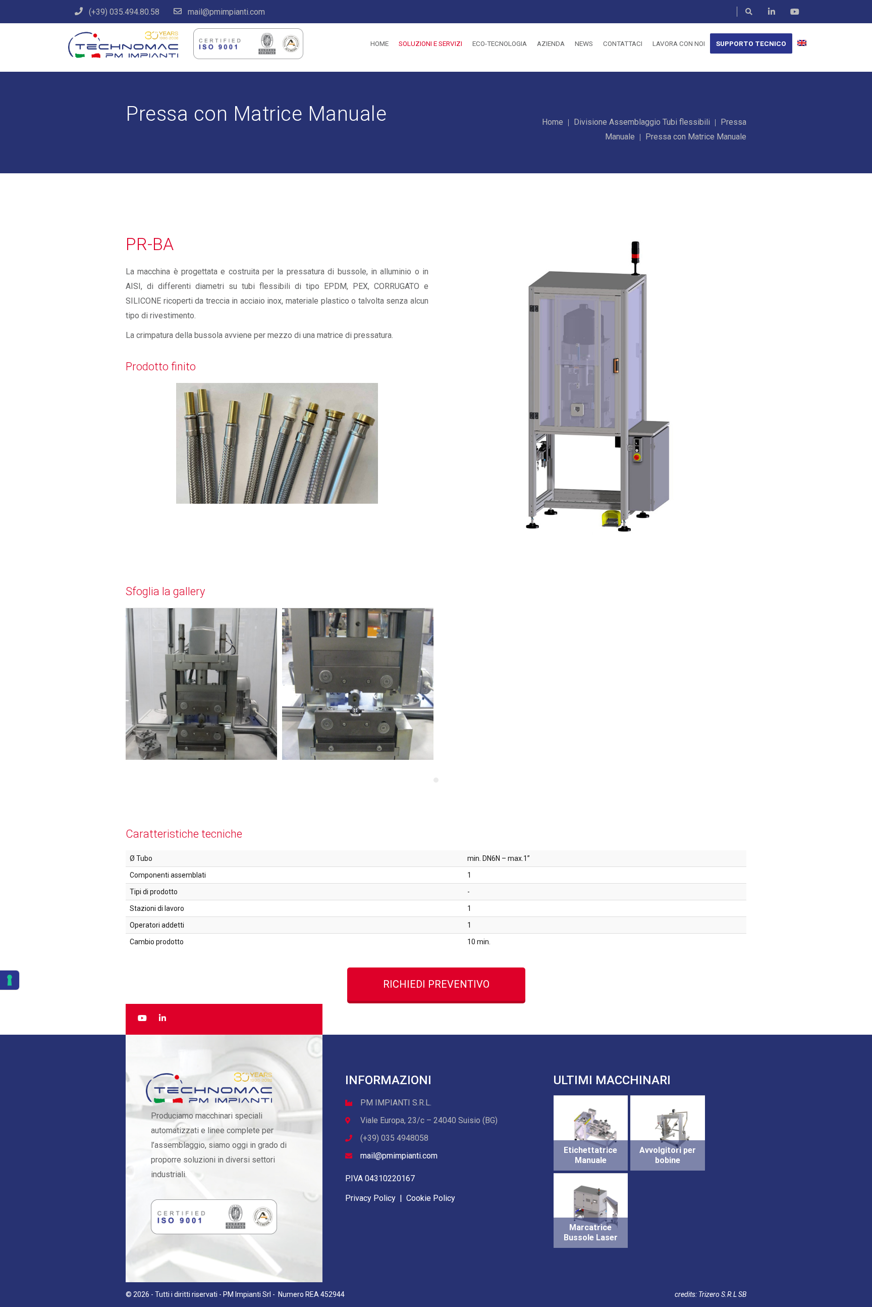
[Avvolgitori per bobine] (672, 1129)
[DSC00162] (201, 684)
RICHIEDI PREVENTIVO (436, 984)
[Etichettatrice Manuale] (596, 1129)
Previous (430, 385)
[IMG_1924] (357, 684)
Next (759, 385)
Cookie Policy (430, 1198)
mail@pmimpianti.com (399, 1155)
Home (552, 122)
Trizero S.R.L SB (722, 1294)
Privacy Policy (370, 1198)
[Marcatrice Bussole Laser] (596, 1207)
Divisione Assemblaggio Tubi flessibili (642, 122)
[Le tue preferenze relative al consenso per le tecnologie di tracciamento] (9, 980)
